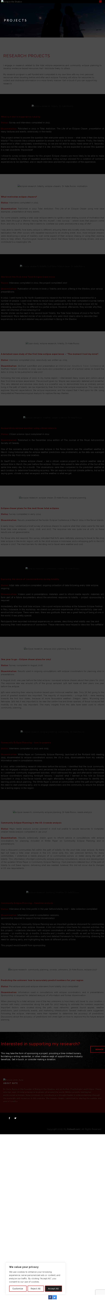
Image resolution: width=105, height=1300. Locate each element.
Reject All (36, 1289)
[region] (35, 1279)
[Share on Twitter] (55, 1298)
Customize (17, 1289)
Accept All (53, 1289)
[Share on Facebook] (50, 1298)
